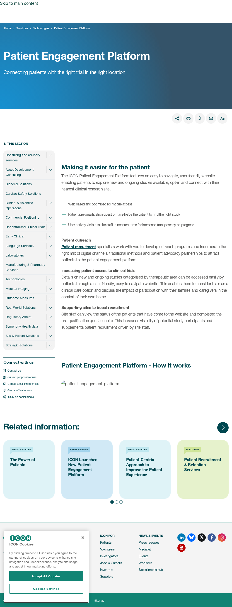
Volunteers (107, 549)
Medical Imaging (17, 289)
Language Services (20, 246)
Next (223, 427)
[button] (50, 155)
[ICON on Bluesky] (191, 537)
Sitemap (99, 600)
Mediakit (145, 549)
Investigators (109, 556)
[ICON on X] (202, 537)
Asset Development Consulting (20, 172)
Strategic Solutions (19, 345)
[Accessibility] (222, 118)
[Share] (177, 118)
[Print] (188, 118)
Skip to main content (19, 3)
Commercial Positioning (22, 217)
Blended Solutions (19, 184)
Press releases (149, 542)
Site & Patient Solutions (22, 336)
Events (143, 556)
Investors (106, 570)
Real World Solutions (21, 307)
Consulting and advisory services (23, 157)
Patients (106, 542)
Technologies (41, 28)
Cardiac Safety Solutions (23, 193)
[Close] (83, 538)
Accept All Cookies (46, 576)
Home (7, 28)
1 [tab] (111, 501)
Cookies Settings (46, 588)
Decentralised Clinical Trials (25, 227)
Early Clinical (15, 236)
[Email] (211, 118)
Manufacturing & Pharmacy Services (25, 267)
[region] (46, 567)
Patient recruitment (78, 246)
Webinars (145, 563)
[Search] (200, 118)
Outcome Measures (20, 298)
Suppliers (106, 576)
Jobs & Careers (111, 563)
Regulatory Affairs (18, 317)
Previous (209, 427)
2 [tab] (116, 501)
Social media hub (151, 570)
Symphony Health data (22, 326)
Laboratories (15, 255)
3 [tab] (120, 501)
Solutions (22, 28)
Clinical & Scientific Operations (19, 205)
